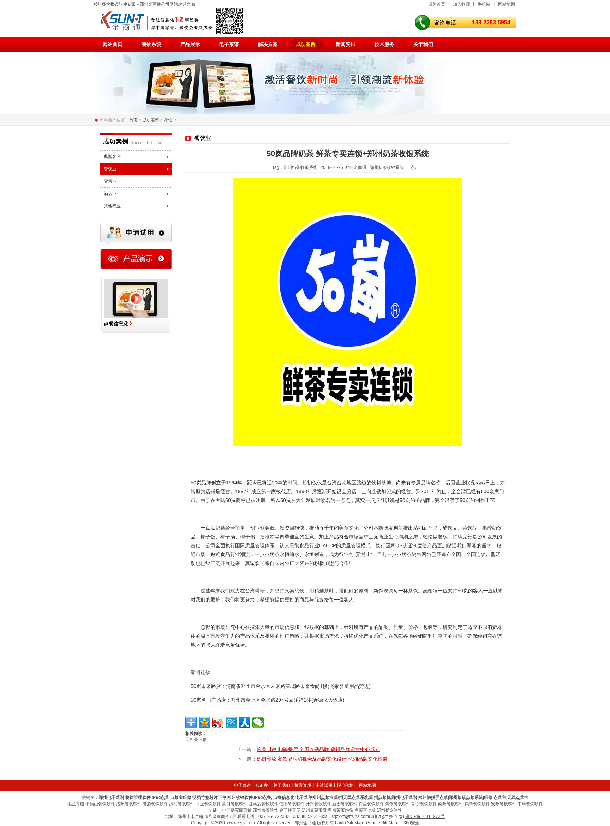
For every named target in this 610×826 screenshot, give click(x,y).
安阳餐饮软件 (503, 803)
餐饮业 (170, 120)
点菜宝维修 (342, 810)
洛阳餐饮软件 (129, 803)
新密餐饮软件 (345, 803)
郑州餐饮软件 (389, 810)
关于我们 (423, 44)
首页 (133, 120)
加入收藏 (461, 4)
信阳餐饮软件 (292, 803)
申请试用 (324, 785)
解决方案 (268, 44)
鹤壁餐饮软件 (477, 803)
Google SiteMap (381, 822)
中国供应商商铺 (237, 810)
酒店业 (110, 193)
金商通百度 (289, 810)
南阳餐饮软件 (451, 803)
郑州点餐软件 (265, 810)
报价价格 (345, 785)
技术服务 (384, 44)
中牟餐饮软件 (530, 803)
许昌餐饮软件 (371, 803)
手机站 (484, 4)
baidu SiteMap (349, 822)
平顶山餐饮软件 (100, 803)
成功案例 (306, 44)
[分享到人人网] (244, 722)
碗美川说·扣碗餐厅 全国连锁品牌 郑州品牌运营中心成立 (318, 749)
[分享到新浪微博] (217, 722)
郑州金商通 (305, 822)
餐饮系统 (151, 44)
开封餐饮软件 (318, 803)
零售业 (110, 181)
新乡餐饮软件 (424, 803)
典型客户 (112, 156)
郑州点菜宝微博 (316, 810)
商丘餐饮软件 (208, 803)
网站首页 (112, 44)
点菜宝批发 (365, 810)
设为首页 (436, 4)
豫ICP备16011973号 (425, 816)
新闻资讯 (345, 44)
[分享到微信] (258, 722)
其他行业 (112, 205)
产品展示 (190, 44)
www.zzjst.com (241, 822)
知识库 (261, 785)
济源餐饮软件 (155, 803)
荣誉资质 (302, 785)
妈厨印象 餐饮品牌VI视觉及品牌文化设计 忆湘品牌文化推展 (322, 759)
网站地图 (506, 4)
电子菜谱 (229, 44)
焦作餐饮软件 (398, 803)
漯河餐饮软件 (182, 803)
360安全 (411, 822)
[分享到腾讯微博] (231, 722)
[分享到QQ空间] (204, 722)
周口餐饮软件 (234, 803)
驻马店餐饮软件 (263, 803)
